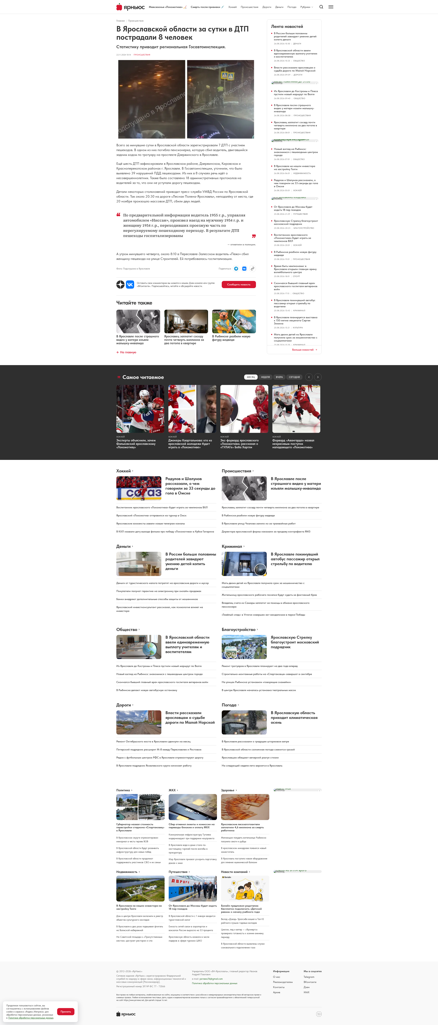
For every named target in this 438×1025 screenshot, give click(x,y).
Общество (299, 61)
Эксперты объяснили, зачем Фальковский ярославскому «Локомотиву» (136, 444)
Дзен (307, 987)
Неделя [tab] (265, 377)
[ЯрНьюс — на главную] (130, 7)
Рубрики (305, 7)
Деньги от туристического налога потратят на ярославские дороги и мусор (162, 583)
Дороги (266, 7)
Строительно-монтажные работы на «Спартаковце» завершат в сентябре (267, 674)
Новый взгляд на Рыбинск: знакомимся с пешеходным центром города (296, 152)
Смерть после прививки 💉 (207, 7)
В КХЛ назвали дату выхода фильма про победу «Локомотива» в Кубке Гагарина (165, 531)
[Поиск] (321, 7)
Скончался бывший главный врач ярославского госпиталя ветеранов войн (295, 286)
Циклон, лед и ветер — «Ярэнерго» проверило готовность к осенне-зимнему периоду (242, 933)
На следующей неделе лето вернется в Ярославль (252, 765)
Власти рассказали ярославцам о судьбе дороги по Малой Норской (294, 69)
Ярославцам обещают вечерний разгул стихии (250, 757)
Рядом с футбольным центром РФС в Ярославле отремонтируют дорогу (159, 757)
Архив (276, 992)
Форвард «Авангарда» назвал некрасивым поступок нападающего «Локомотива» (293, 444)
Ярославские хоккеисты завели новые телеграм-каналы (150, 523)
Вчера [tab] (279, 377)
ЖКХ (172, 790)
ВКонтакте (310, 982)
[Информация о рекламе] (316, 83)
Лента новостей (287, 26)
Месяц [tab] (251, 377)
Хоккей (232, 7)
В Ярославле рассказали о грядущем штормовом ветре (255, 741)
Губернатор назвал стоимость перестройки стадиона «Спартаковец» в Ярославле (140, 827)
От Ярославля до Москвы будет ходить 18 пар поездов (293, 208)
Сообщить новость (238, 284)
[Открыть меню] (331, 7)
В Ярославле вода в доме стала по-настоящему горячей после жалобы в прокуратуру (188, 849)
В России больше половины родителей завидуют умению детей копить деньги (295, 36)
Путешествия (300, 214)
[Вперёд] (318, 377)
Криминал (299, 310)
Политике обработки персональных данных (30, 1017)
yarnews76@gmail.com (211, 978)
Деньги (279, 7)
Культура (298, 327)
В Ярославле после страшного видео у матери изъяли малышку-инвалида (294, 108)
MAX (306, 992)
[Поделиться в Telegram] (236, 268)
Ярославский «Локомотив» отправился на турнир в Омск (151, 515)
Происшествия (249, 7)
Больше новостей (303, 349)
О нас (276, 976)
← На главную (126, 352)
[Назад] (309, 377)
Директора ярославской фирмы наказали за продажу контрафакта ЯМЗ (266, 531)
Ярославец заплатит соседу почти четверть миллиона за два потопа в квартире (295, 125)
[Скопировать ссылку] (252, 268)
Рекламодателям (283, 982)
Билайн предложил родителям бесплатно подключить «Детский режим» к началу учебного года (241, 908)
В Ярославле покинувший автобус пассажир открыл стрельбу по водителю (294, 303)
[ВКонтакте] (130, 284)
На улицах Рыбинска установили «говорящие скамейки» (256, 682)
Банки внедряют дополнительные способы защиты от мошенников (157, 599)
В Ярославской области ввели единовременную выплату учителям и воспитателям (295, 53)
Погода (291, 7)
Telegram (309, 976)
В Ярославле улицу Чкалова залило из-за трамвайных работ (259, 523)
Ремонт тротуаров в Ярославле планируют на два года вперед (260, 666)
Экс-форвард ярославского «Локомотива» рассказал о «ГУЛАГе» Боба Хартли (239, 444)
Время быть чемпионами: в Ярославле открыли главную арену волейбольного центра (295, 269)
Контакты (279, 987)
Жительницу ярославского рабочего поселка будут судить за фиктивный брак (269, 594)
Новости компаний (234, 872)
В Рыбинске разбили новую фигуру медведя (295, 253)
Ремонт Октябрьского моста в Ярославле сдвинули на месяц (153, 741)
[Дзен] (120, 284)
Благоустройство (304, 228)
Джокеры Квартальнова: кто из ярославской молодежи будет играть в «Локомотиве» (190, 444)
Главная (120, 20)
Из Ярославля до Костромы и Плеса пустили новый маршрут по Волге (296, 92)
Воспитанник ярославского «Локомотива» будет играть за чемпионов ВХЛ (292, 238)
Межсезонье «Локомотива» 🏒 (168, 7)
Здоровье (227, 790)
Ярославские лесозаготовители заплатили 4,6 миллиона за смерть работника (242, 827)
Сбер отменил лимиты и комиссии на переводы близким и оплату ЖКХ (192, 826)
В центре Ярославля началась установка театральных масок (259, 690)
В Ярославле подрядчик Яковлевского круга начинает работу (153, 765)
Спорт (296, 276)
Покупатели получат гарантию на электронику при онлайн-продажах (158, 591)
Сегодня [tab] (294, 377)
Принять (66, 1011)
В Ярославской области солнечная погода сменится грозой (258, 749)
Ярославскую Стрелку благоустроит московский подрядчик (296, 222)
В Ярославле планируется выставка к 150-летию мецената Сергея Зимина (295, 320)
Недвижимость (302, 173)
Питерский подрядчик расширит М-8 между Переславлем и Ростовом (158, 749)
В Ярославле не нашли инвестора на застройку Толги (294, 167)
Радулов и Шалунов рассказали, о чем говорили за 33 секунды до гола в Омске (296, 183)
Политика (123, 790)
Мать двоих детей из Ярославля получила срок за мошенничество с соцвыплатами (295, 337)
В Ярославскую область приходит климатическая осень (294, 717)
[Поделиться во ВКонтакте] (244, 268)
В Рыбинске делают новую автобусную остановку (146, 690)
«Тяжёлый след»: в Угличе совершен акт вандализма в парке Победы (263, 614)
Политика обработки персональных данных (214, 983)
